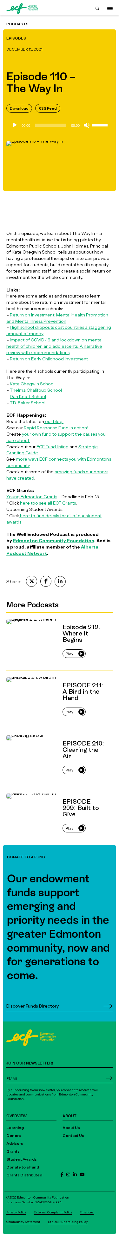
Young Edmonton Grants (31, 496)
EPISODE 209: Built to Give (34, 790)
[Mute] (86, 125)
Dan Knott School (28, 396)
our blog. (53, 421)
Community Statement (23, 1222)
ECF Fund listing (52, 446)
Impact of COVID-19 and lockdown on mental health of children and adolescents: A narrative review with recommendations (54, 346)
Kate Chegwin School (32, 383)
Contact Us (73, 1135)
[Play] (14, 125)
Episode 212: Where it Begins (36, 615)
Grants (13, 1151)
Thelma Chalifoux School (36, 390)
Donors (13, 1135)
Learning (15, 1127)
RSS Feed (48, 108)
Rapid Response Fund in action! (56, 427)
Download (19, 108)
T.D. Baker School (27, 402)
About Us (71, 1127)
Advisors (14, 1143)
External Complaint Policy (53, 1212)
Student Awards (21, 1159)
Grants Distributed (24, 1175)
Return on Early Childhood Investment (49, 358)
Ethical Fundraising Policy (68, 1222)
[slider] (100, 124)
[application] (59, 125)
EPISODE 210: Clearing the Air (37, 731)
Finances (87, 1212)
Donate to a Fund (22, 1167)
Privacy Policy (16, 1212)
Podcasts (17, 23)
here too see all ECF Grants (48, 503)
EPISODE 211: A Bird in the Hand (38, 673)
